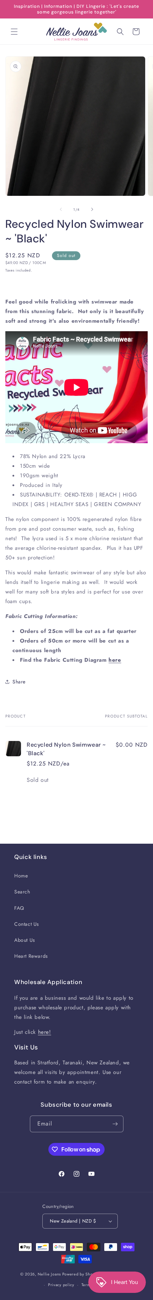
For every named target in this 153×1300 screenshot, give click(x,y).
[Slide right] (92, 209)
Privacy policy (61, 1285)
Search (22, 891)
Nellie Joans (49, 1274)
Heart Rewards (31, 956)
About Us (24, 940)
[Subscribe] (115, 1124)
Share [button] (19, 681)
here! (44, 1032)
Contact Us (26, 924)
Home (21, 875)
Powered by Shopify (81, 1274)
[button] (14, 31)
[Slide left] (61, 209)
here (115, 660)
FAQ (19, 908)
